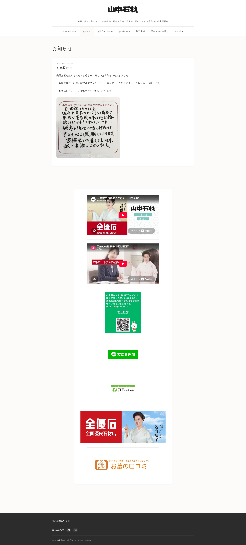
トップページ (69, 31)
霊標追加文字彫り (160, 31)
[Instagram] (75, 530)
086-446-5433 (58, 530)
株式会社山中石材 (61, 521)
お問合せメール (105, 31)
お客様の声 (124, 31)
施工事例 (140, 31)
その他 (178, 31)
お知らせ (86, 31)
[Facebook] (68, 530)
